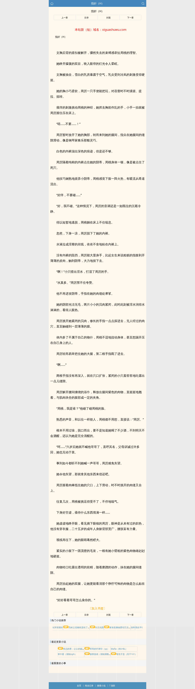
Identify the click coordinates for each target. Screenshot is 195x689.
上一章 (64, 17)
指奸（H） (97, 3)
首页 (79, 685)
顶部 (113, 685)
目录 (86, 17)
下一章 (130, 17)
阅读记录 (89, 685)
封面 (108, 17)
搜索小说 (101, 685)
